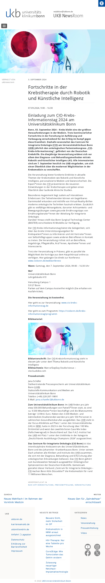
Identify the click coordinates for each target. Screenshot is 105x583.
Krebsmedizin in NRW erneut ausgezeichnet (54, 532)
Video (84, 533)
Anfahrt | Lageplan (21, 534)
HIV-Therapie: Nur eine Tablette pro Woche (55, 543)
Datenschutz (17, 539)
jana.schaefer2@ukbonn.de (50, 399)
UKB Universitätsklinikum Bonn (56, 581)
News (84, 518)
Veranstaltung (83, 485)
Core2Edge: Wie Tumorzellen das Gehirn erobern (54, 554)
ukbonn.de (16, 519)
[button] (101, 3)
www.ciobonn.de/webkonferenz (44, 260)
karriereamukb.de (20, 524)
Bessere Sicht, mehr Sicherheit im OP (54, 521)
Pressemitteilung (64, 485)
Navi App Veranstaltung (41, 485)
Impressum (17, 551)
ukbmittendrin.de (20, 529)
